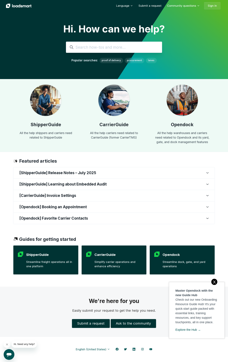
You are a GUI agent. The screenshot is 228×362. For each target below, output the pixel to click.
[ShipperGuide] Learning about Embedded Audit (63, 184)
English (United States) (91, 349)
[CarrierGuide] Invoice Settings (47, 195)
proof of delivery (111, 60)
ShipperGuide (46, 124)
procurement (134, 60)
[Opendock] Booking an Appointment (53, 207)
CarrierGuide (114, 124)
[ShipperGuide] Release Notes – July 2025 (57, 172)
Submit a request (150, 5)
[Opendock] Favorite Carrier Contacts (53, 218)
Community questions (182, 5)
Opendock (182, 124)
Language (123, 5)
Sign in (212, 5)
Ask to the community (133, 323)
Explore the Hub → (188, 329)
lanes (151, 60)
